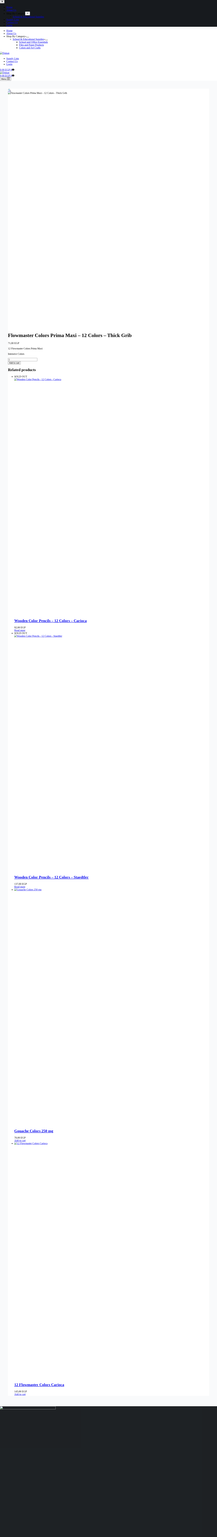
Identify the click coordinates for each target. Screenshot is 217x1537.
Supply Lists (12, 58)
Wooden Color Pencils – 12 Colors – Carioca (50, 621)
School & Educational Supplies (28, 39)
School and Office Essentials (33, 42)
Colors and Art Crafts (30, 47)
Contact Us (12, 61)
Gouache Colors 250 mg (33, 1131)
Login (9, 64)
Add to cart (14, 363)
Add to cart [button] (20, 1140)
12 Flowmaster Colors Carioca (39, 1385)
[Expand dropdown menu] (27, 37)
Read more (19, 630)
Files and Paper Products (31, 45)
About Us (11, 33)
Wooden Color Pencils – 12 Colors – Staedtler (51, 877)
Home (9, 30)
